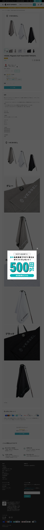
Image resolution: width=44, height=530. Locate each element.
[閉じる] (37, 248)
